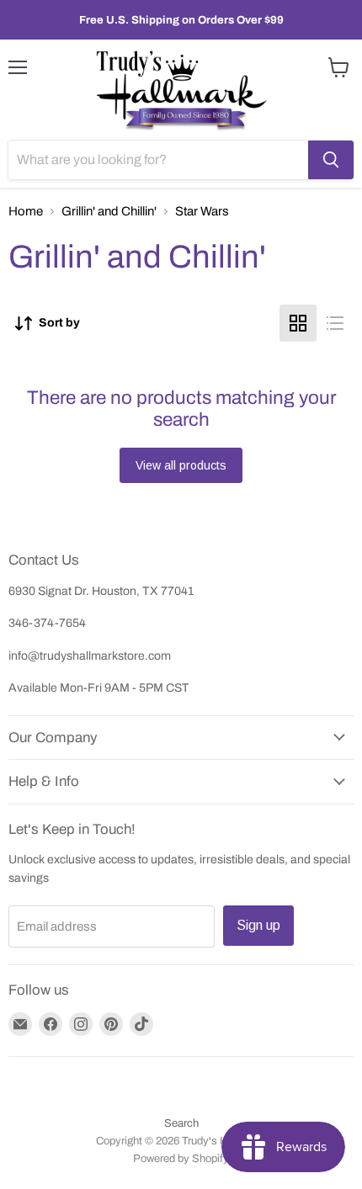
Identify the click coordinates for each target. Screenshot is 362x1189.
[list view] (335, 323)
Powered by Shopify (181, 1159)
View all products (181, 465)
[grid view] (298, 323)
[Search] (331, 160)
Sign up (258, 925)
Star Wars (202, 211)
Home (25, 211)
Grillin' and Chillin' (109, 211)
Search (181, 1123)
